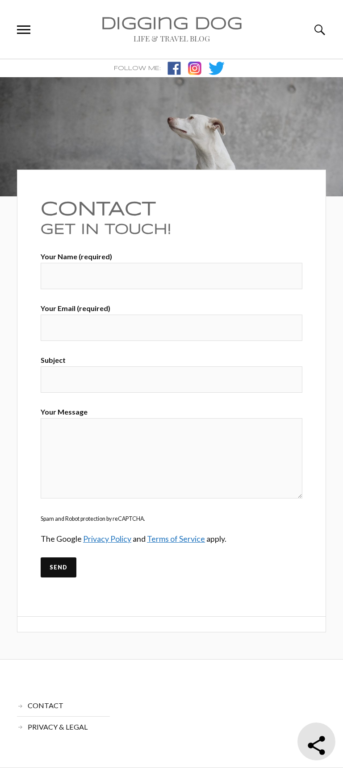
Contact (98, 209)
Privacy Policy (107, 539)
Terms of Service (176, 539)
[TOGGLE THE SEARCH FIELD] (319, 29)
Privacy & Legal (58, 726)
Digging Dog (172, 24)
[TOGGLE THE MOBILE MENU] (23, 29)
